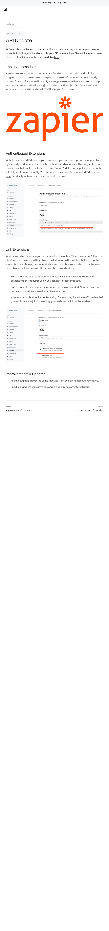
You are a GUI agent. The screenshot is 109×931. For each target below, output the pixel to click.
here (56, 57)
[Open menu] (103, 9)
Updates (10, 24)
